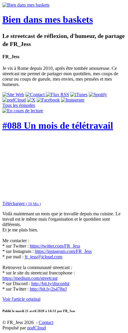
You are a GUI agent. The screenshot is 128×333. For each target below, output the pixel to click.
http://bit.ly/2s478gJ (48, 288)
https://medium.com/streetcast (29, 278)
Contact (46, 322)
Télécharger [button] (21, 203)
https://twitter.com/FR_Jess (55, 245)
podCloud (36, 327)
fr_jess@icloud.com (43, 256)
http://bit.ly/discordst (50, 283)
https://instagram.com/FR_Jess (63, 251)
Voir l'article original (21, 299)
